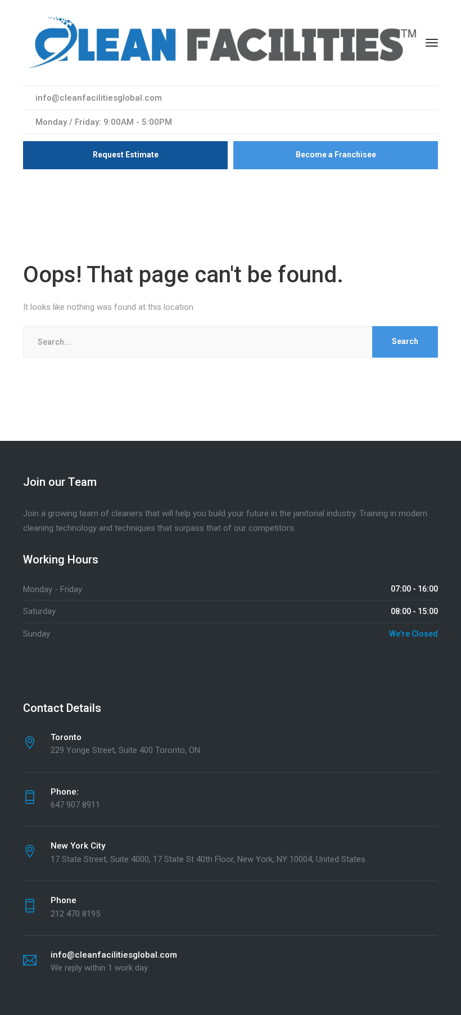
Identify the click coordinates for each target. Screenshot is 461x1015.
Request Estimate (126, 154)
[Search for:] (230, 342)
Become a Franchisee (336, 154)
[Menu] (432, 42)
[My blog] (224, 42)
